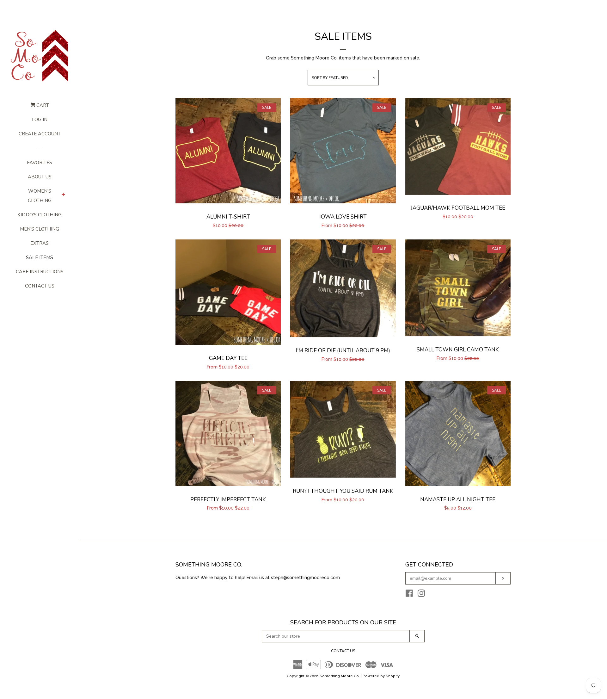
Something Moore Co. (340, 676)
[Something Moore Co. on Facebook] (409, 594)
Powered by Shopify (381, 676)
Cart (42, 105)
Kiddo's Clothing (39, 215)
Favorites (39, 162)
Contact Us (39, 286)
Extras (39, 243)
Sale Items (39, 257)
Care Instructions (40, 272)
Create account (40, 134)
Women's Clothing (40, 196)
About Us (40, 177)
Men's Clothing (39, 229)
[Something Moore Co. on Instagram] (421, 594)
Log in (39, 119)
